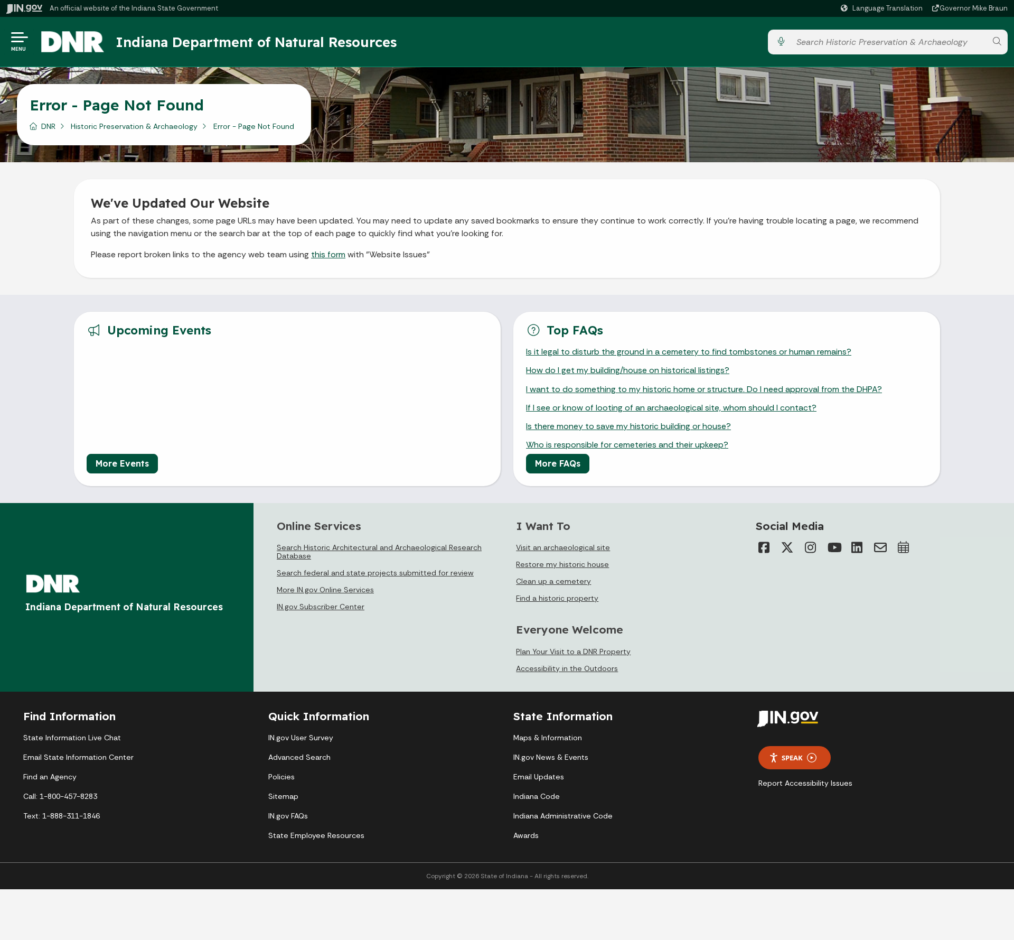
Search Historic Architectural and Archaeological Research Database (379, 552)
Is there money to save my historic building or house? (628, 426)
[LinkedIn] (857, 547)
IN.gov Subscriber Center (320, 606)
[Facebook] (764, 547)
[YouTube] (833, 547)
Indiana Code (536, 796)
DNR (48, 126)
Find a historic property (557, 598)
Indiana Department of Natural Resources (256, 41)
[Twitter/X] (787, 547)
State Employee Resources (316, 835)
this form (328, 254)
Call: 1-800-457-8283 (60, 796)
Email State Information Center (78, 757)
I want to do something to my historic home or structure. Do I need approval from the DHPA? (704, 389)
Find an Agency (50, 776)
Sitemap (283, 796)
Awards (526, 835)
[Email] (880, 547)
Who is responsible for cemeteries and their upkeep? (627, 444)
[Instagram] (810, 547)
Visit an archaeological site (563, 547)
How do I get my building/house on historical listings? (627, 370)
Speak (792, 757)
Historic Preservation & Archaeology (134, 126)
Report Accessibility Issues (805, 783)
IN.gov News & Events (550, 757)
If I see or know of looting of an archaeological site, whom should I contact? (671, 407)
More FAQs (557, 463)
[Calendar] (903, 547)
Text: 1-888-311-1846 (61, 816)
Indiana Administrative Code (563, 816)
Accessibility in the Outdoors (567, 668)
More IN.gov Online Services (325, 589)
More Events (122, 463)
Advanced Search (299, 757)
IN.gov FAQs (288, 816)
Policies (281, 776)
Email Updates (538, 776)
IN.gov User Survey (300, 737)
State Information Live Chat (72, 737)
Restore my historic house (562, 564)
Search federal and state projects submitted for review (375, 573)
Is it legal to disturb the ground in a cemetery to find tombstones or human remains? (688, 351)
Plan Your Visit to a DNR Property (573, 651)
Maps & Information (547, 737)
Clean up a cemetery (553, 581)
